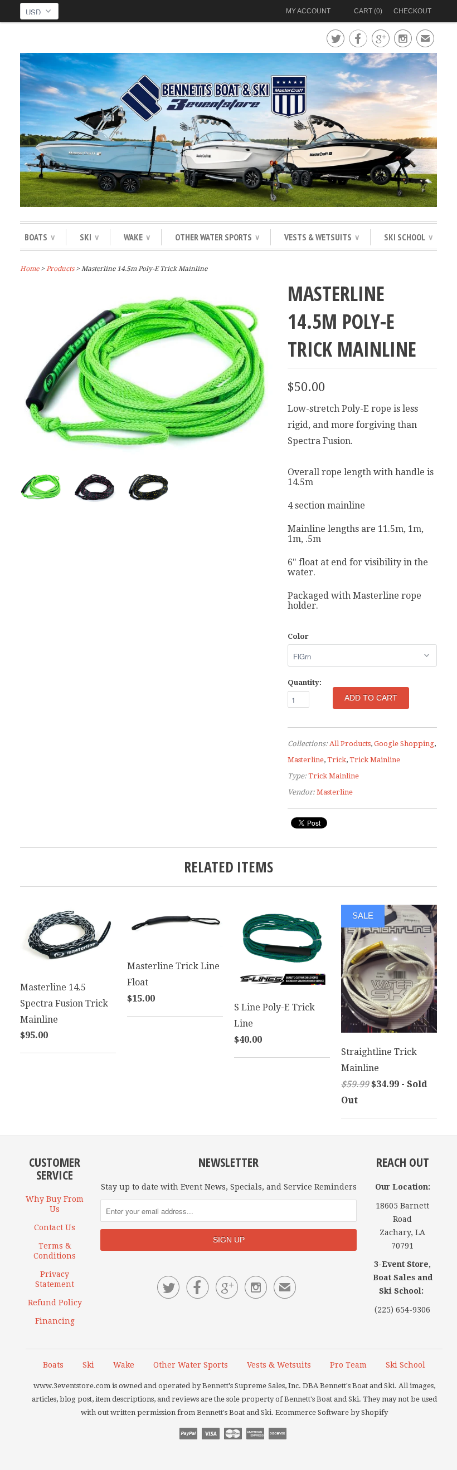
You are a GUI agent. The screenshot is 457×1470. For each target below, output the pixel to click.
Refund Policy (55, 1302)
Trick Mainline (374, 760)
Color (298, 636)
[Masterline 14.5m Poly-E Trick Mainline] (148, 456)
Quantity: (305, 682)
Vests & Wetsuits (321, 237)
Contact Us (54, 1227)
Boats (40, 237)
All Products (350, 743)
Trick (336, 760)
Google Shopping (404, 743)
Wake (137, 237)
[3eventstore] (228, 131)
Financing (55, 1320)
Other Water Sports (217, 237)
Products (60, 269)
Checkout (412, 11)
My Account (308, 11)
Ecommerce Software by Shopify (331, 1412)
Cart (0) (368, 11)
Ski (89, 237)
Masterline (306, 760)
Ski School (408, 237)
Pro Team (348, 1364)
